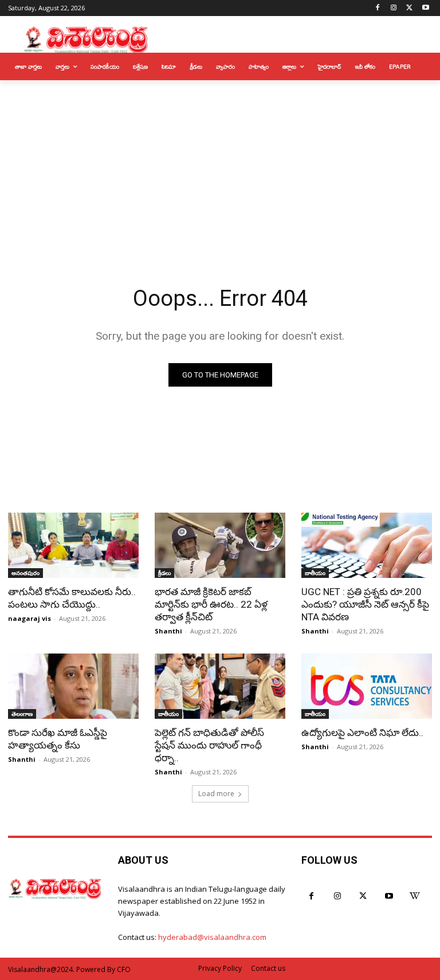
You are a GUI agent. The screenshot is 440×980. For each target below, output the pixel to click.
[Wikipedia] (414, 896)
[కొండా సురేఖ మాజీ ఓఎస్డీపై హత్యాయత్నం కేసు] (73, 686)
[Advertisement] (220, 166)
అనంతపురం (25, 573)
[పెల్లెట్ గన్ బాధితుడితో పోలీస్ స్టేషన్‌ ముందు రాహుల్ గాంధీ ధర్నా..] (220, 686)
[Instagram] (393, 8)
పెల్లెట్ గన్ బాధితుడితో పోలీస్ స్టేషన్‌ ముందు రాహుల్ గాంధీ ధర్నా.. (209, 745)
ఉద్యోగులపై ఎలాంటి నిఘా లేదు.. (362, 732)
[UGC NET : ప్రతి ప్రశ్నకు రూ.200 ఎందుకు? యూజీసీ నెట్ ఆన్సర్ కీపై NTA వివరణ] (366, 545)
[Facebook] (377, 8)
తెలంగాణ (22, 714)
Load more (216, 793)
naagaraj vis (29, 618)
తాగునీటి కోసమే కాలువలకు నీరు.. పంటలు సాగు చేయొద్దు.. (72, 598)
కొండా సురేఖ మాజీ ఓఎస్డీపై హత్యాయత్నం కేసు (57, 739)
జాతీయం (315, 573)
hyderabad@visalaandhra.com (212, 937)
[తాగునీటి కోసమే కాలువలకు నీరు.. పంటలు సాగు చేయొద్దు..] (73, 545)
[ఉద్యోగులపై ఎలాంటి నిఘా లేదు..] (366, 686)
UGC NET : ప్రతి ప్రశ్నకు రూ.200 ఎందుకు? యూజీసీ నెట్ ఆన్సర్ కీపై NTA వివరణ (365, 604)
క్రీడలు (164, 573)
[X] (409, 8)
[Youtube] (425, 8)
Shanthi (168, 631)
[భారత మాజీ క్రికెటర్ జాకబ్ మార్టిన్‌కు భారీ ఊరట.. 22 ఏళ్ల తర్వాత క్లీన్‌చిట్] (220, 545)
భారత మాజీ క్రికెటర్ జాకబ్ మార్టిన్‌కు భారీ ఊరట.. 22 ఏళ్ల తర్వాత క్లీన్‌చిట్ (211, 604)
